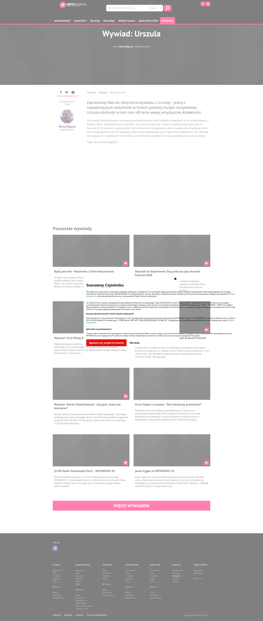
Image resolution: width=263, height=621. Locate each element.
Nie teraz (135, 342)
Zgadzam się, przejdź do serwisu (106, 342)
